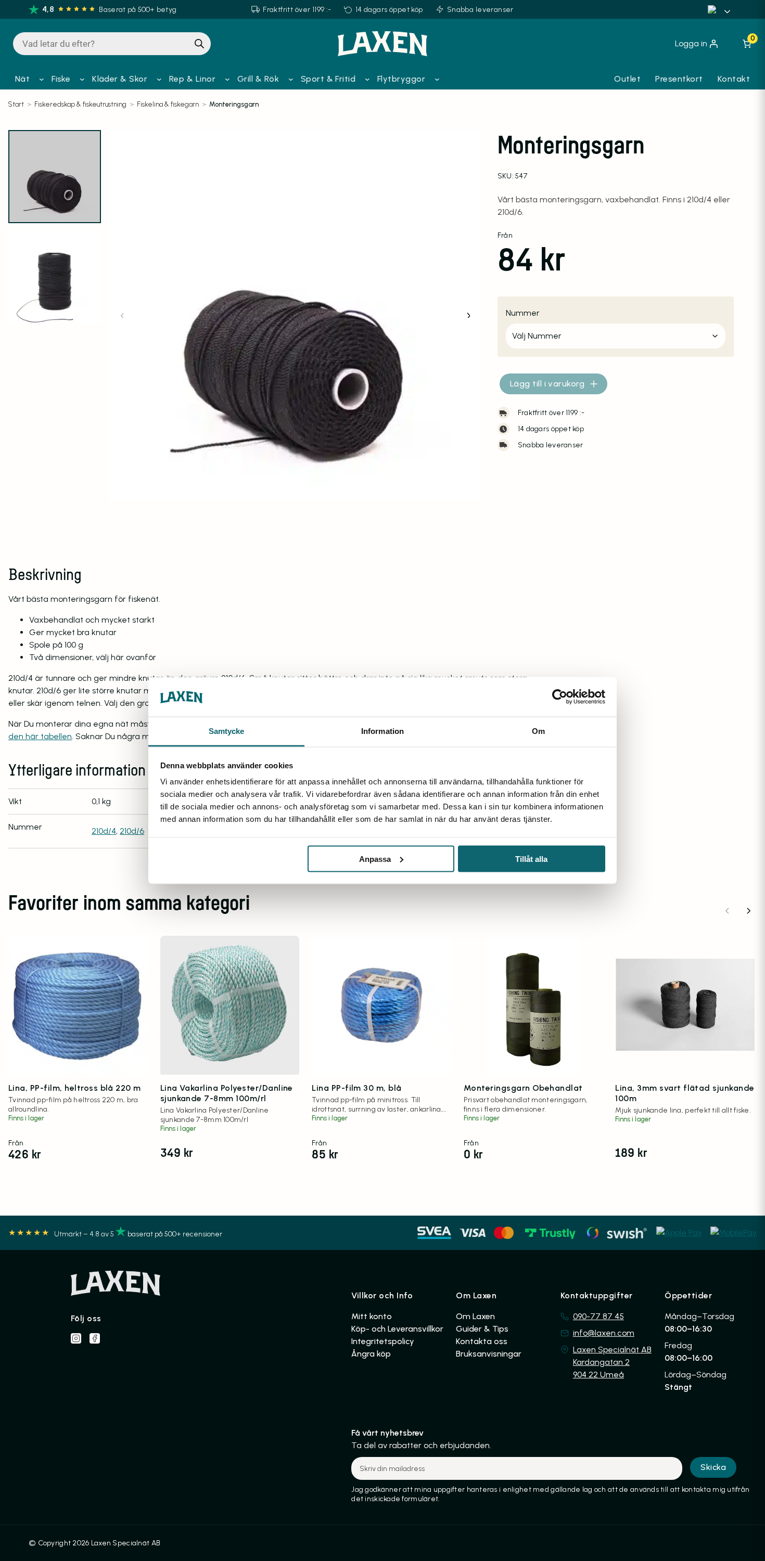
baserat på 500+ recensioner (175, 1234)
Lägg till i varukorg (547, 384)
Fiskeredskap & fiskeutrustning (80, 104)
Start (16, 104)
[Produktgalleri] (294, 315)
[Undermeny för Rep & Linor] (227, 79)
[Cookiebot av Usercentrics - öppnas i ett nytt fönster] (559, 696)
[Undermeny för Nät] (41, 79)
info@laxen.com (603, 1333)
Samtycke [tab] (227, 731)
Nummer (523, 313)
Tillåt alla (531, 858)
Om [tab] (538, 731)
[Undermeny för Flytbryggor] (437, 79)
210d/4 (104, 831)
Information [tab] (382, 731)
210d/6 (132, 831)
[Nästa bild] (467, 315)
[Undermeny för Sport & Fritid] (367, 79)
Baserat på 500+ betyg (137, 9)
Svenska (720, 9)
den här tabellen (40, 736)
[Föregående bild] (122, 315)
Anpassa (375, 858)
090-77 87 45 (598, 1316)
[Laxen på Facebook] (95, 1338)
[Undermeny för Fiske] (82, 79)
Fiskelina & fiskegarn (168, 104)
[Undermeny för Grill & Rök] (291, 79)
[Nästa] (748, 910)
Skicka (713, 1467)
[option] (54, 276)
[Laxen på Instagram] (76, 1338)
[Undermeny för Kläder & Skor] (159, 79)
